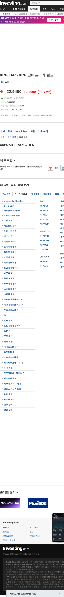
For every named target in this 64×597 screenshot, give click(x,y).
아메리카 (35, 194)
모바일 (6, 532)
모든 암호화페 (21, 14)
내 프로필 (6, 160)
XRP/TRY (44, 219)
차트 (45, 9)
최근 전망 (12, 137)
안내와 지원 (34, 536)
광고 (31, 532)
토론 (2, 137)
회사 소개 (33, 527)
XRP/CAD (44, 240)
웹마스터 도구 (9, 540)
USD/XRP (44, 249)
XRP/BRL (44, 261)
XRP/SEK (44, 215)
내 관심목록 (20, 9)
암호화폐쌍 (35, 14)
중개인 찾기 (8, 492)
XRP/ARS (44, 266)
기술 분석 (43, 131)
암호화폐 (34, 9)
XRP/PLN (44, 210)
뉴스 (53, 9)
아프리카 (47, 194)
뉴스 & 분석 (21, 131)
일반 (2, 131)
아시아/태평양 (21, 194)
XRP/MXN (44, 236)
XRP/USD (44, 245)
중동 (57, 194)
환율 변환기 (48, 14)
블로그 (6, 527)
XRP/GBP (44, 224)
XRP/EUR (44, 206)
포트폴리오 (8, 536)
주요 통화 (6, 194)
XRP (30, 115)
